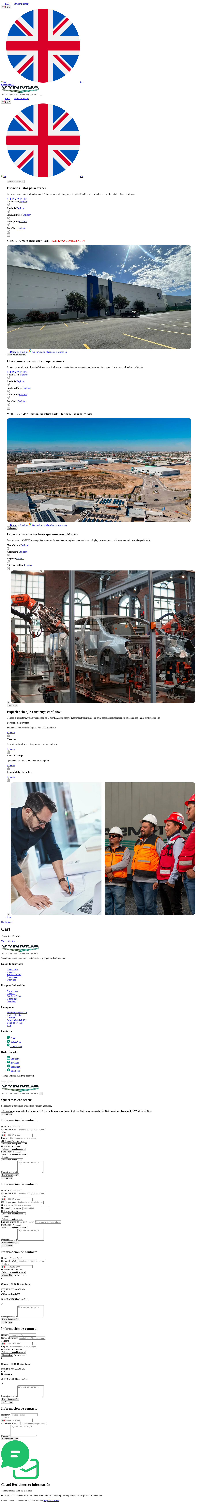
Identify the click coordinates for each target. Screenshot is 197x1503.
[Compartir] (8, 1081)
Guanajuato (12, 977)
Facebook (15, 1071)
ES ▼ (7, 7)
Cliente (8, 1202)
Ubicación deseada (9, 1211)
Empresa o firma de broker (17, 1222)
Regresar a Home (51, 1500)
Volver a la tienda (9, 941)
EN (81, 82)
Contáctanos (6, 922)
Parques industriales (16, 355)
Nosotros (11, 1017)
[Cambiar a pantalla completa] (5, 1081)
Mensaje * (6, 1436)
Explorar (23, 201)
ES (4, 82)
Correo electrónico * (10, 1423)
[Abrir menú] (41, 95)
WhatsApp (15, 1042)
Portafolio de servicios (17, 1012)
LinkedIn (14, 1058)
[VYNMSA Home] (20, 94)
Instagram (15, 1067)
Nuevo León (12, 969)
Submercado (11, 1151)
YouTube (14, 1063)
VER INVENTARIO (17, 199)
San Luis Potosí (14, 974)
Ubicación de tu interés (11, 1269)
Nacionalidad (11, 1208)
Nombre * (5, 1414)
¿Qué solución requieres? (12, 1141)
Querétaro (11, 980)
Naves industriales (16, 182)
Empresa (5, 1138)
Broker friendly (14, 1015)
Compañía (12, 705)
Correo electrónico (9, 1129)
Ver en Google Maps (41, 352)
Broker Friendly (21, 4)
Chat (12, 1038)
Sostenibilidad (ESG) (16, 1020)
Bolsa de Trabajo (14, 1023)
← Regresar (7, 1114)
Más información (59, 352)
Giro (7, 1205)
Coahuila (11, 972)
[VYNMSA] (20, 953)
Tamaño (5, 1157)
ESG (7, 4)
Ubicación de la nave (10, 1146)
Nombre (5, 1126)
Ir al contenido (7, 84)
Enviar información (10, 1175)
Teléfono (5, 1132)
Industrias (12, 528)
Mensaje (9, 1172)
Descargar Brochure (19, 352)
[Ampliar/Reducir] (2, 1081)
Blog (9, 917)
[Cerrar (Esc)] (11, 1081)
